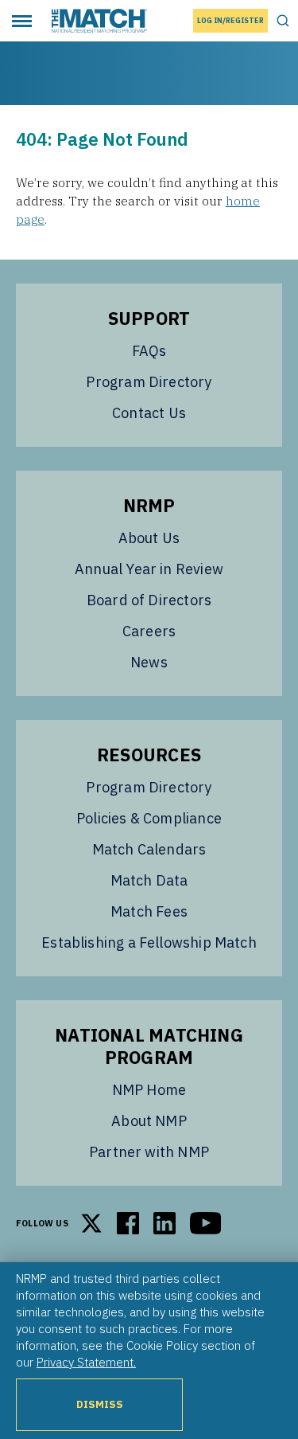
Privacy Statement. (86, 1362)
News (149, 662)
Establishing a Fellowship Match (149, 942)
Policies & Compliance (149, 818)
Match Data (149, 880)
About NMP (149, 1121)
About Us (149, 538)
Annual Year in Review (149, 569)
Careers (149, 631)
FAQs (149, 351)
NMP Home (149, 1090)
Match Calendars (149, 849)
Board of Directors (149, 600)
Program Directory (148, 382)
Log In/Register (230, 20)
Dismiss (99, 1404)
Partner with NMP (149, 1152)
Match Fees (149, 911)
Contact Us (149, 413)
